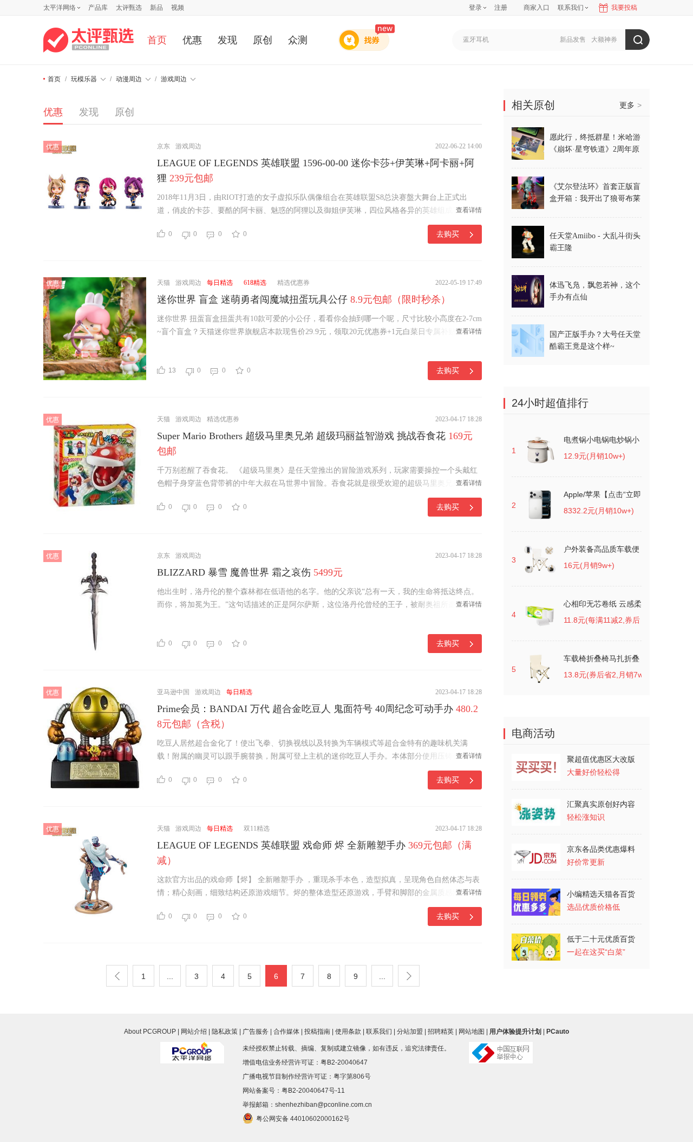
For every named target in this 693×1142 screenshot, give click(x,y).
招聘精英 (441, 1031)
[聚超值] (88, 40)
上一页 (117, 976)
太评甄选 (129, 7)
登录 (475, 7)
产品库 (98, 7)
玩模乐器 (84, 79)
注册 (500, 7)
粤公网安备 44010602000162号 (303, 1119)
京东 (163, 146)
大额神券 (604, 39)
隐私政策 (225, 1031)
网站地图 (472, 1031)
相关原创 (533, 105)
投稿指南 (317, 1031)
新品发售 (573, 39)
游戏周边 (174, 79)
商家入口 (537, 7)
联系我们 (379, 1031)
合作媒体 (286, 1031)
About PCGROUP (150, 1031)
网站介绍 (194, 1031)
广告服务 (256, 1031)
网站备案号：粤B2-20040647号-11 (294, 1090)
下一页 (409, 976)
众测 (298, 40)
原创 (262, 40)
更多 (630, 105)
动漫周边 (129, 79)
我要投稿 (624, 7)
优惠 (192, 40)
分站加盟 (410, 1031)
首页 (157, 40)
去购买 (447, 234)
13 (172, 370)
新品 (156, 7)
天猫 (163, 282)
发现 (227, 40)
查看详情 (469, 210)
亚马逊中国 (173, 692)
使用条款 (348, 1031)
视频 (177, 7)
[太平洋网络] (192, 1048)
